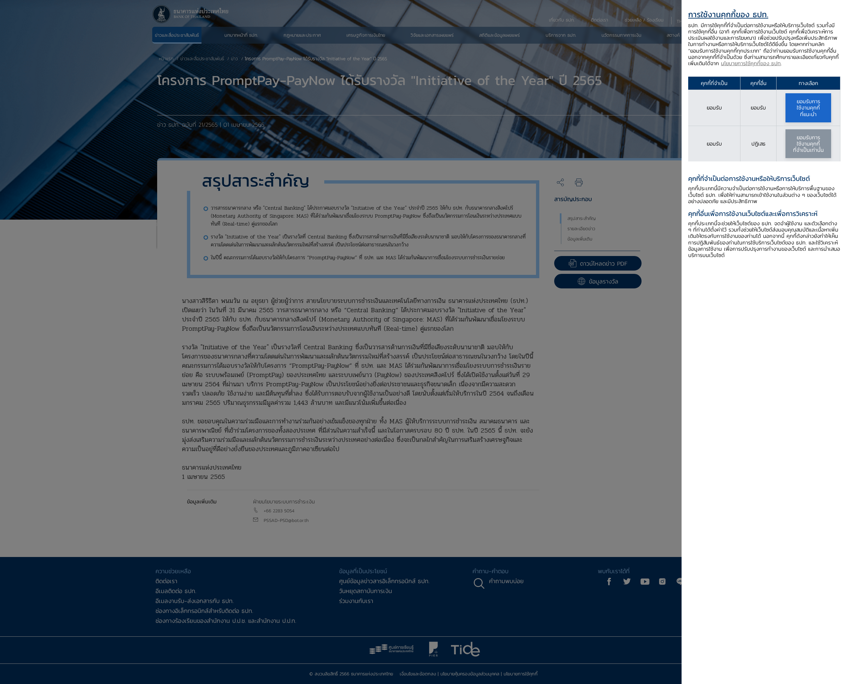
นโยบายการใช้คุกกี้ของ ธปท (751, 63)
